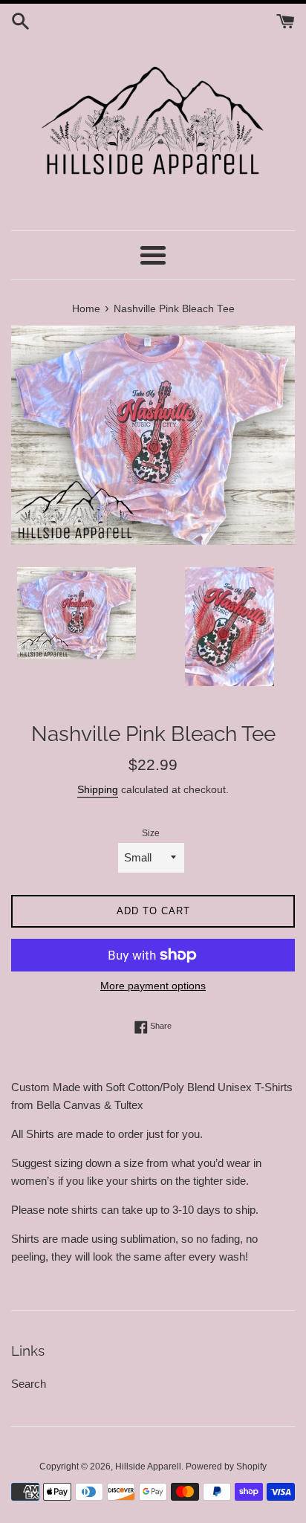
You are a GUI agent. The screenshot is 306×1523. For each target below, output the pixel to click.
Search (28, 1383)
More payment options (153, 986)
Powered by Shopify (226, 1466)
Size (151, 833)
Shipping (97, 789)
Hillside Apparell (148, 1466)
